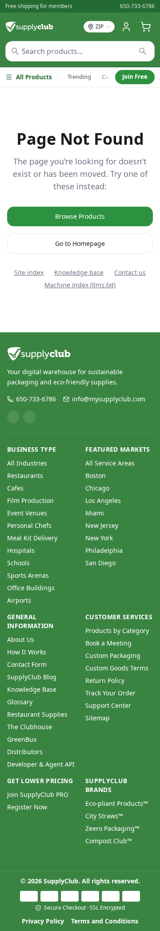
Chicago (97, 488)
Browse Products (80, 216)
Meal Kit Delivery (32, 538)
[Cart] (146, 27)
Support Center (108, 705)
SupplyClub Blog (31, 677)
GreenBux (21, 739)
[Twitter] (29, 417)
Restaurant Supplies (37, 714)
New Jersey (101, 525)
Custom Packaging (112, 655)
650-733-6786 (137, 6)
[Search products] (143, 51)
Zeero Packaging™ (112, 828)
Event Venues (27, 513)
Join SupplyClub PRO (37, 794)
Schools (18, 563)
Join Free (135, 77)
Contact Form (27, 664)
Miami (94, 513)
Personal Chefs (29, 525)
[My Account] (126, 27)
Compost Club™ (108, 841)
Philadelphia (104, 550)
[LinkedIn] (13, 417)
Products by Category (117, 630)
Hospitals (21, 550)
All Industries (27, 463)
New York (99, 538)
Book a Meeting (108, 643)
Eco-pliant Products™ (116, 803)
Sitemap (97, 718)
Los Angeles (103, 500)
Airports (19, 600)
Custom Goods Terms (116, 668)
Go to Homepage (80, 243)
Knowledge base (79, 272)
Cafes (15, 488)
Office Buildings (31, 588)
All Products (34, 77)
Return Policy (104, 680)
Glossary (19, 702)
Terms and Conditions (104, 921)
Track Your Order (110, 693)
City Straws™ (104, 816)
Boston (95, 475)
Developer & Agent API (41, 764)
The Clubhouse (29, 727)
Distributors (25, 751)
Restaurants (25, 475)
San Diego (100, 563)
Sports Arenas (28, 575)
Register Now (27, 807)
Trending (79, 77)
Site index (29, 272)
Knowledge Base (31, 689)
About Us (20, 639)
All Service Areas (110, 463)
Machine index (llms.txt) (80, 285)
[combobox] (80, 51)
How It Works (26, 652)
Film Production (30, 500)
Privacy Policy (43, 921)
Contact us (130, 272)
